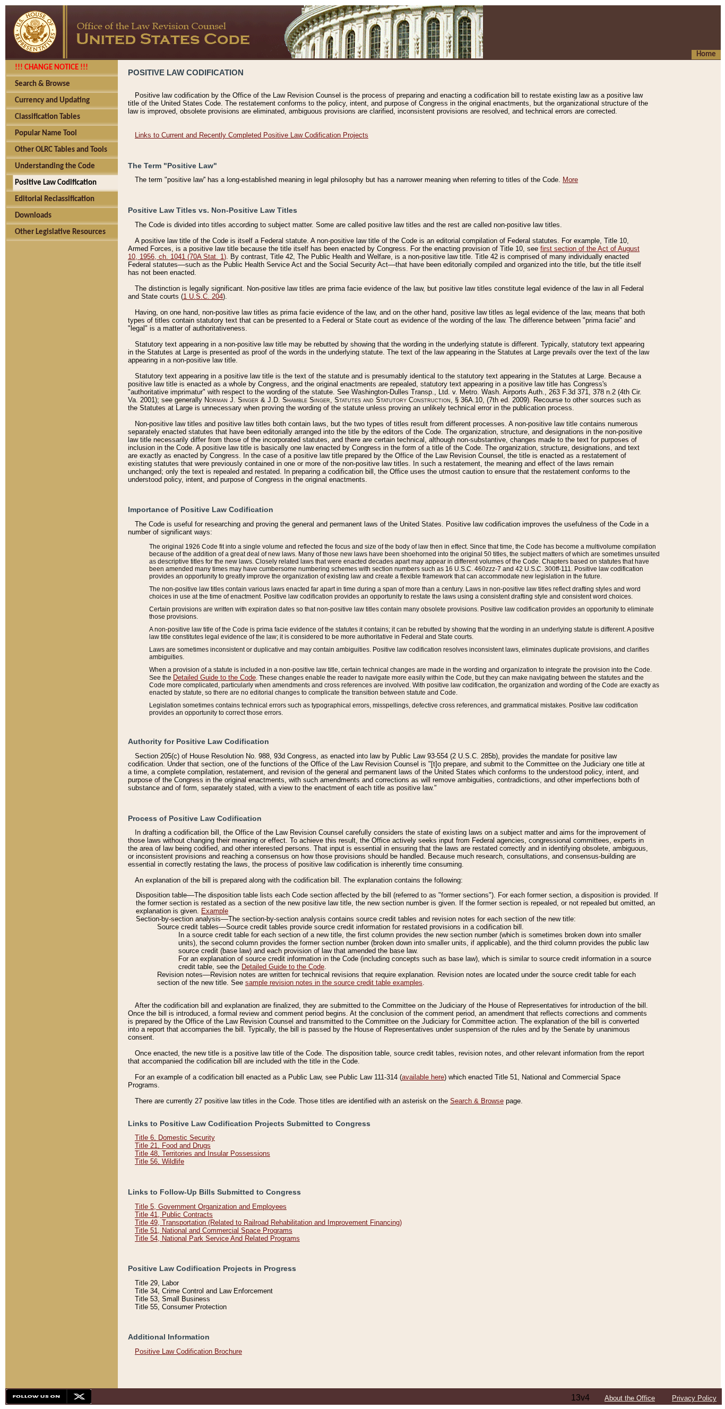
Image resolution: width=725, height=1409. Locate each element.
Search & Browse (477, 1101)
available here (423, 1077)
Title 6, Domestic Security (175, 1138)
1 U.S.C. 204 (203, 296)
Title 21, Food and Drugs (173, 1145)
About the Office (630, 1398)
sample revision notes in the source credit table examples (333, 983)
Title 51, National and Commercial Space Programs (213, 1230)
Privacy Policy (694, 1398)
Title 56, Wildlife (159, 1161)
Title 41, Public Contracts (174, 1214)
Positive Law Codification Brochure (188, 1351)
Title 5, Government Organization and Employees (211, 1207)
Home (706, 54)
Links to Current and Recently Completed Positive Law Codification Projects (251, 135)
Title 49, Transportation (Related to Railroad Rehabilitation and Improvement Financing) (268, 1222)
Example (214, 911)
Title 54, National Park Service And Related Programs (217, 1238)
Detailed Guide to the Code (214, 677)
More (570, 180)
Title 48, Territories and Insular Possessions (202, 1153)
